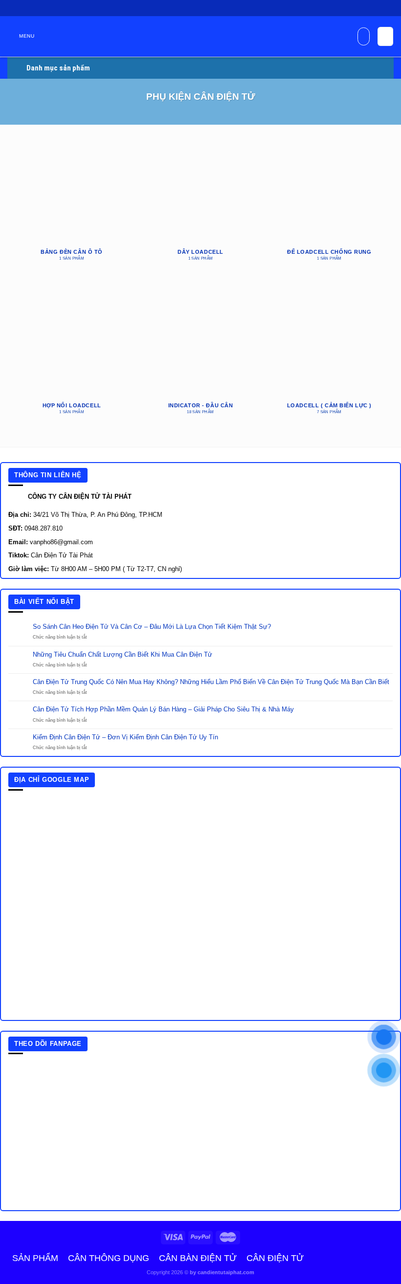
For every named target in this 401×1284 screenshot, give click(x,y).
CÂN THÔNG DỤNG (108, 1258)
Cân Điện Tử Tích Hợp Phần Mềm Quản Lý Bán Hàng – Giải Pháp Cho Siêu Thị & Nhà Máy (163, 709)
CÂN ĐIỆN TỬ (275, 1258)
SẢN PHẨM (35, 1258)
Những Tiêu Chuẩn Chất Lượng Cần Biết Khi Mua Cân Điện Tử (122, 654)
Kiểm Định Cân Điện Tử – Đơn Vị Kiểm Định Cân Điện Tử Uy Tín (125, 737)
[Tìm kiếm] (363, 36)
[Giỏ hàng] (385, 36)
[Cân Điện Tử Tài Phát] (200, 41)
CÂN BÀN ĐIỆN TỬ (198, 1258)
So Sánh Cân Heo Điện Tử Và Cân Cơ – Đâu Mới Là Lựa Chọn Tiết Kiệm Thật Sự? (152, 626)
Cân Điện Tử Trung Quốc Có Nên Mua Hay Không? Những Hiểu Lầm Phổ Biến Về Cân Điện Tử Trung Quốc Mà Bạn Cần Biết (211, 682)
